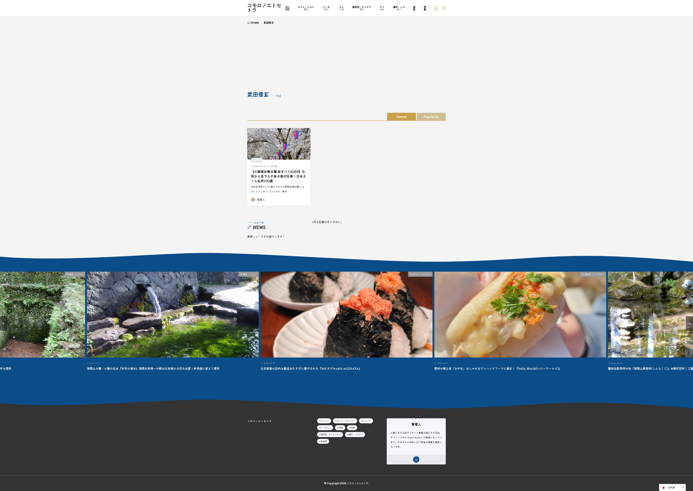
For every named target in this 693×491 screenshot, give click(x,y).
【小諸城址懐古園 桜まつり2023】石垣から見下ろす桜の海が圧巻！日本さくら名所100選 (278, 176)
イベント (382, 8)
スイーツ (341, 8)
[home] (416, 459)
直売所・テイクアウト (361, 8)
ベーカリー (326, 8)
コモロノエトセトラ (264, 8)
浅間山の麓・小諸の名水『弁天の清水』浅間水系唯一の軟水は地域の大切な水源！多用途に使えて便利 (153, 368)
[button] (3, 323)
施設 (414, 8)
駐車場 (324, 441)
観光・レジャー (399, 8)
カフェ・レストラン (306, 8)
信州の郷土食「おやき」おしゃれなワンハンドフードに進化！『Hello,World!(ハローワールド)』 (497, 368)
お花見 (274, 166)
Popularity (431, 117)
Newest (401, 117)
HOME (287, 8)
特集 (425, 8)
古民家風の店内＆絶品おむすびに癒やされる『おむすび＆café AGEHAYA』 (311, 368)
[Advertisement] (346, 52)
